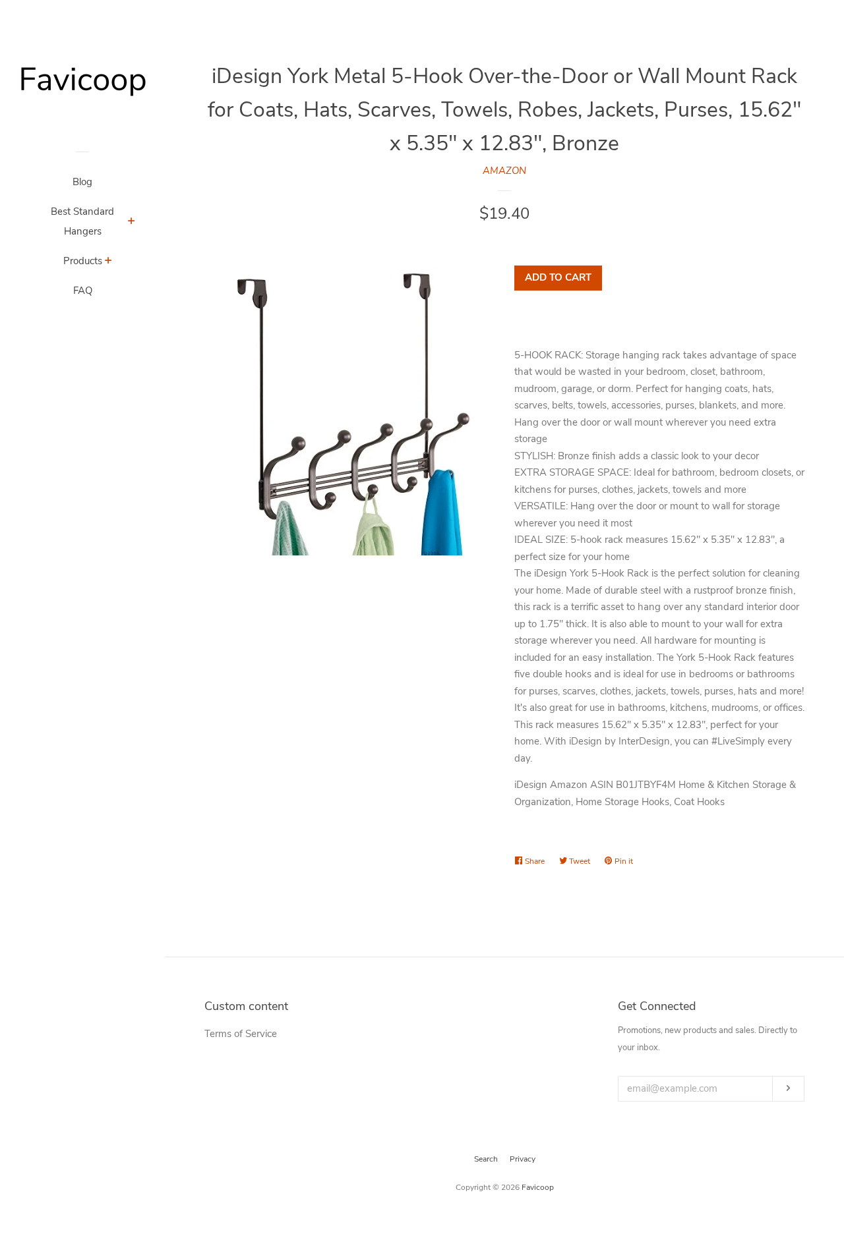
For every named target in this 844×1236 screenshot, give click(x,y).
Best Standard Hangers (82, 221)
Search (486, 1159)
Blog (82, 181)
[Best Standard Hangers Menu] (131, 222)
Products (82, 260)
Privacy (522, 1159)
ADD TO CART (558, 277)
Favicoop (538, 1187)
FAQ (82, 290)
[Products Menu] (108, 262)
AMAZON (504, 170)
